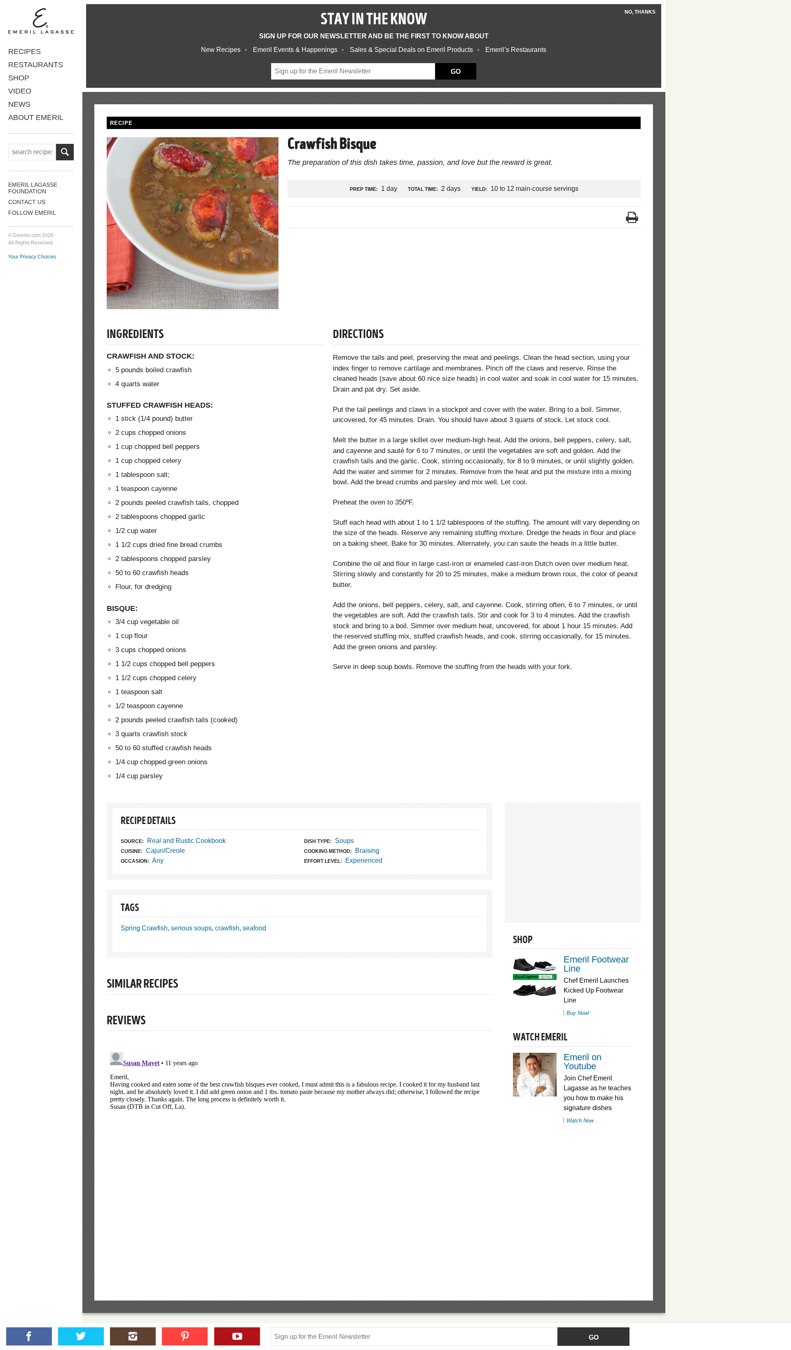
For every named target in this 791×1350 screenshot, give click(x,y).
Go (594, 1337)
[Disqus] (299, 1152)
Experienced (363, 860)
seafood (254, 928)
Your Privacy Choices (32, 257)
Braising (367, 850)
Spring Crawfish (144, 928)
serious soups (191, 928)
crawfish (227, 928)
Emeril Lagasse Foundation (32, 188)
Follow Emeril (32, 212)
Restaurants (35, 65)
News (19, 104)
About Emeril (35, 117)
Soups (344, 840)
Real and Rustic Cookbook (186, 840)
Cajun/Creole (165, 850)
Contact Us (26, 202)
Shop (18, 78)
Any (158, 860)
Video (19, 91)
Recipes (24, 51)
